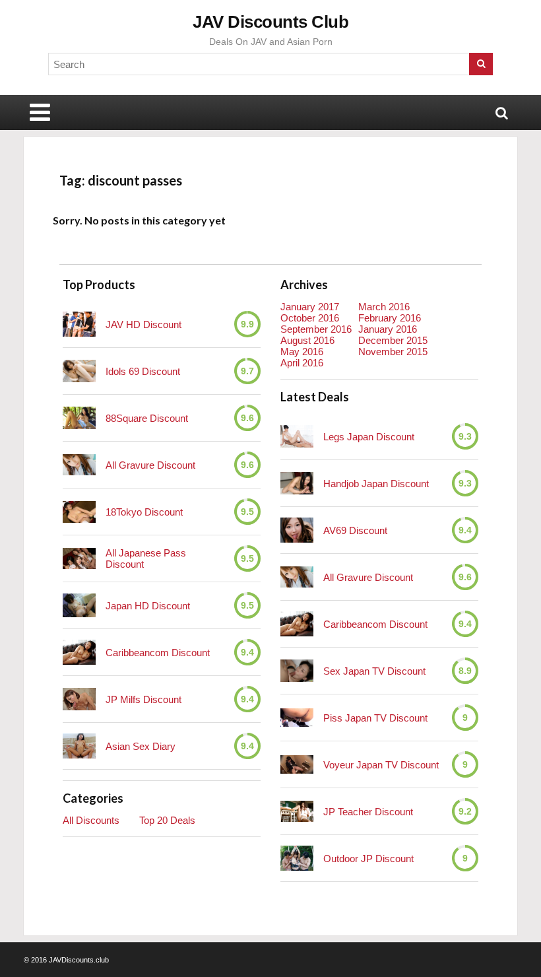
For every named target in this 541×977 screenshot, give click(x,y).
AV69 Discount (355, 530)
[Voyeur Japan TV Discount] (296, 764)
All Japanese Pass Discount (146, 558)
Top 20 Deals (167, 820)
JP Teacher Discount (368, 811)
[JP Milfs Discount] (79, 699)
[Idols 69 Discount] (79, 371)
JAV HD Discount (143, 324)
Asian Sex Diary (140, 746)
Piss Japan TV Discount (375, 718)
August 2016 (307, 340)
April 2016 (301, 362)
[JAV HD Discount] (79, 324)
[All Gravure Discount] (79, 464)
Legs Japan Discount (368, 436)
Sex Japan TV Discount (374, 671)
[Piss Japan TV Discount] (296, 717)
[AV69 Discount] (296, 530)
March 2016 (384, 306)
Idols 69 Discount (143, 371)
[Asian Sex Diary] (79, 745)
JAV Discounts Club (270, 22)
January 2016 (387, 329)
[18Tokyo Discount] (79, 512)
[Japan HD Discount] (79, 605)
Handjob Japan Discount (376, 483)
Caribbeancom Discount (158, 652)
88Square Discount (147, 418)
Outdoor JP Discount (368, 858)
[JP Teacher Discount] (296, 811)
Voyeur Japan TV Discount (381, 764)
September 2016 (316, 329)
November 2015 (393, 351)
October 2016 (309, 317)
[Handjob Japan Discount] (296, 483)
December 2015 (393, 340)
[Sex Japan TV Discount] (296, 670)
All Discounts (91, 820)
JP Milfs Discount (143, 699)
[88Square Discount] (79, 417)
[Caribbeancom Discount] (79, 652)
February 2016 (389, 317)
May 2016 (301, 351)
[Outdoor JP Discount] (296, 858)
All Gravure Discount (150, 465)
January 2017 (309, 306)
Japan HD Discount (148, 605)
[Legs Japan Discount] (296, 436)
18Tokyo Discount (144, 512)
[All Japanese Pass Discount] (79, 558)
